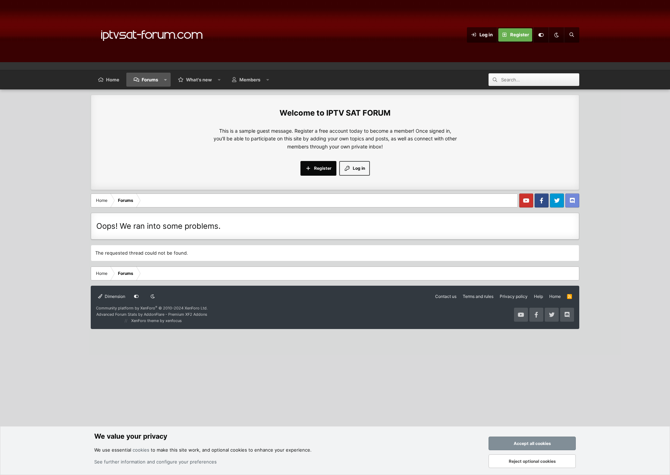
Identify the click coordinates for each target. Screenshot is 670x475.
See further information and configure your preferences (155, 462)
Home (112, 79)
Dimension (114, 296)
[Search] (571, 35)
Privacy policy (514, 296)
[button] (166, 80)
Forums (150, 79)
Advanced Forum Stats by (151, 314)
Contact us (445, 296)
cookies (141, 450)
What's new (199, 79)
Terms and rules (478, 296)
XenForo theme (145, 320)
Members (249, 79)
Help (538, 296)
